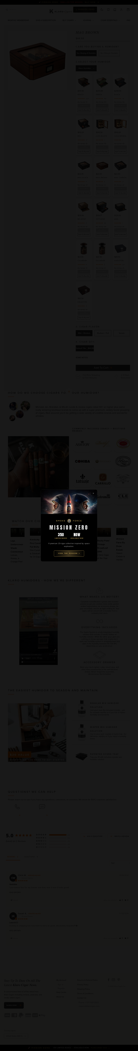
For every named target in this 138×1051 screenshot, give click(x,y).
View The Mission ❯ (69, 553)
